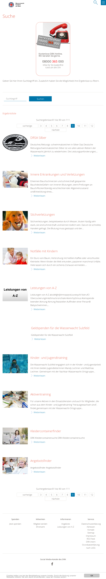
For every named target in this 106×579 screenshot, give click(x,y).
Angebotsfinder (41, 461)
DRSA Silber (38, 138)
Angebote (65, 524)
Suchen (40, 98)
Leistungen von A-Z (43, 288)
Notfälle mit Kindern (44, 251)
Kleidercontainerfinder (45, 431)
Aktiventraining (40, 394)
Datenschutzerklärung (90, 524)
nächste (55, 129)
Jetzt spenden (15, 524)
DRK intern (91, 542)
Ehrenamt (40, 527)
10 (78, 125)
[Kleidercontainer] (15, 436)
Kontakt (91, 530)
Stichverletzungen (42, 215)
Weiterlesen (39, 155)
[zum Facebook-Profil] (52, 564)
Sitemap (90, 533)
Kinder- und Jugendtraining (48, 358)
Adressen (91, 527)
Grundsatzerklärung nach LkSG (91, 546)
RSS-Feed (91, 539)
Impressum (91, 536)
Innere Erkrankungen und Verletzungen (57, 174)
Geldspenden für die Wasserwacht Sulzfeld (60, 328)
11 (85, 125)
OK (91, 575)
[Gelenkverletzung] (15, 179)
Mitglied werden (40, 524)
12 (92, 125)
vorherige (27, 125)
